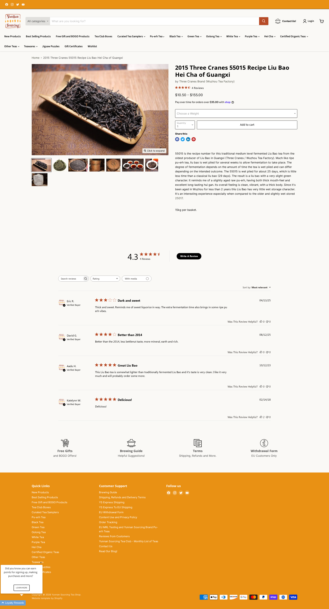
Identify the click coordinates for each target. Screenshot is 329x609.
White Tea (232, 36)
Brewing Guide (108, 492)
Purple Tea (251, 36)
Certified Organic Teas (293, 36)
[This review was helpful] (261, 417)
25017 (179, 198)
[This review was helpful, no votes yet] (261, 321)
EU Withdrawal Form (111, 512)
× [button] (41, 562)
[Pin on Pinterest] (194, 139)
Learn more (21, 587)
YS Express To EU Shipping (115, 507)
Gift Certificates (74, 46)
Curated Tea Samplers (130, 36)
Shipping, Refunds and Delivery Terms (122, 497)
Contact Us (105, 546)
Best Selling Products (38, 36)
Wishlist (92, 46)
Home (35, 57)
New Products (12, 36)
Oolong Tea (213, 36)
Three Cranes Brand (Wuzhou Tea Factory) (207, 81)
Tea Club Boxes (103, 36)
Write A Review (189, 256)
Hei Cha (269, 36)
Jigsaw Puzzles (50, 46)
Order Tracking (108, 522)
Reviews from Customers (114, 536)
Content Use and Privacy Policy (118, 517)
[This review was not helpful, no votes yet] (267, 321)
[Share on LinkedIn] (188, 139)
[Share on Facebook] (177, 139)
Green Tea (193, 36)
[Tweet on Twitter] (183, 139)
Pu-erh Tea (156, 36)
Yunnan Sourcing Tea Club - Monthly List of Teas (128, 541)
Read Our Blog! (108, 551)
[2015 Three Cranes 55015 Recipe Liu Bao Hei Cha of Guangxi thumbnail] (113, 165)
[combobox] (105, 279)
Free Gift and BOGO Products (72, 36)
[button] (25, 603)
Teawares (30, 46)
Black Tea (175, 36)
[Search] (263, 21)
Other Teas (10, 46)
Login (311, 21)
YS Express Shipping (111, 502)
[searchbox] (70, 278)
